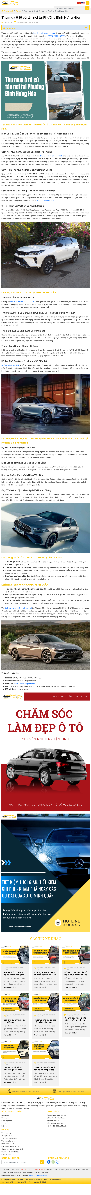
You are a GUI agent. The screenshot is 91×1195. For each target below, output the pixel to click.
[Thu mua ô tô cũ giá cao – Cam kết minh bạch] (45, 1002)
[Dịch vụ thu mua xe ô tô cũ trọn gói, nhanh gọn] (76, 1002)
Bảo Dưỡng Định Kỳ (55, 1123)
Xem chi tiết (9, 987)
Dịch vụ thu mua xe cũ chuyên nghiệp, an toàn (45, 973)
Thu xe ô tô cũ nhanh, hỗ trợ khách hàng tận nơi (14, 973)
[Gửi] (42, 1162)
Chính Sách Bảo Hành (56, 1118)
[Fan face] (48, 1162)
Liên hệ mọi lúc (7, 1154)
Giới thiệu (5, 1115)
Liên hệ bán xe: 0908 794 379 (71, 1091)
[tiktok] (57, 1162)
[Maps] (53, 1162)
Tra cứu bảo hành (8, 1141)
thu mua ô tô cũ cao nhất (51, 156)
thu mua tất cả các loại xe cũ (22, 301)
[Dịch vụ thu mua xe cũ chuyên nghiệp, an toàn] (45, 955)
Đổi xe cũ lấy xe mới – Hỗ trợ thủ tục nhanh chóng (75, 973)
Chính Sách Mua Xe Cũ (56, 1115)
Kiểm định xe (6, 1120)
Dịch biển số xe (7, 1143)
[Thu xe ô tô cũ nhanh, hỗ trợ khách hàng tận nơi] (15, 955)
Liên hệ (4, 1126)
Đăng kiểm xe (7, 1135)
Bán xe (4, 1118)
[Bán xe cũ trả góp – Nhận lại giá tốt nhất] (15, 1049)
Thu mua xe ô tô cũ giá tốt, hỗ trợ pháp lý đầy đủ (44, 1068)
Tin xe (3, 1123)
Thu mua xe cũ (7, 1133)
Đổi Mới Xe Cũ (53, 1120)
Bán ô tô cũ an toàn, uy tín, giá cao (14, 1021)
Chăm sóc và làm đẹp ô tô (12, 1149)
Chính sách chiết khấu (10, 1152)
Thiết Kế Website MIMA (52, 1179)
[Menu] (88, 3)
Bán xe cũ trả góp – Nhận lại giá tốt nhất (13, 1068)
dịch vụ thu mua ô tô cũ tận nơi (18, 608)
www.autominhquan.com (24, 683)
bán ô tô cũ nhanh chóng (44, 33)
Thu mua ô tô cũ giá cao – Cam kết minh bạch (45, 1021)
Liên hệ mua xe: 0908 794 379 (25, 1091)
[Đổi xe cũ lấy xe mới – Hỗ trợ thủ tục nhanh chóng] (76, 955)
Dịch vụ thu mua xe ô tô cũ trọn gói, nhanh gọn (75, 1019)
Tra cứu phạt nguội (9, 1138)
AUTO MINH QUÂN (56, 36)
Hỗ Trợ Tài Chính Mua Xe (57, 1126)
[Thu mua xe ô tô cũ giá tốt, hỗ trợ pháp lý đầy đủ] (45, 1049)
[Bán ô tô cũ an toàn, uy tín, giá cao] (15, 1002)
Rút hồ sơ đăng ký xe (10, 1146)
